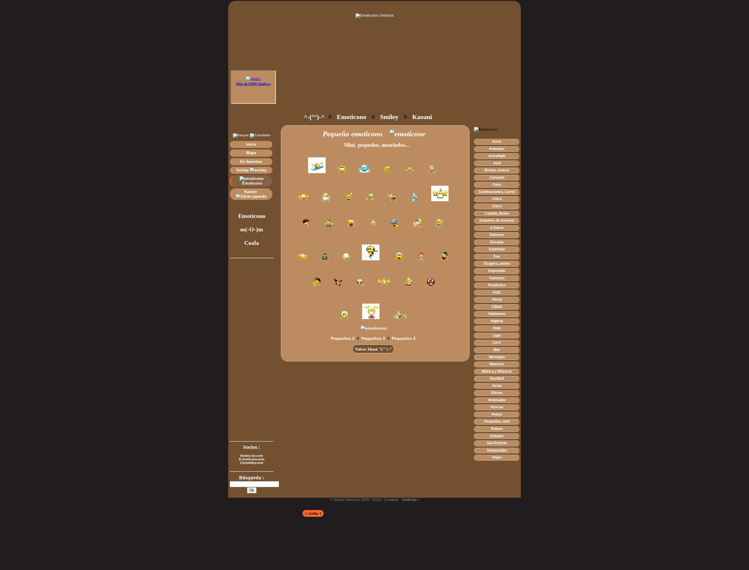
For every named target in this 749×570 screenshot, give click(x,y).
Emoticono (251, 183)
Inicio (251, 144)
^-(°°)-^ (314, 116)
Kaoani (251, 192)
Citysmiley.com (251, 462)
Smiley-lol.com (251, 455)
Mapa (251, 153)
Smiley (243, 170)
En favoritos (251, 161)
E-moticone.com (251, 459)
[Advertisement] (386, 91)
